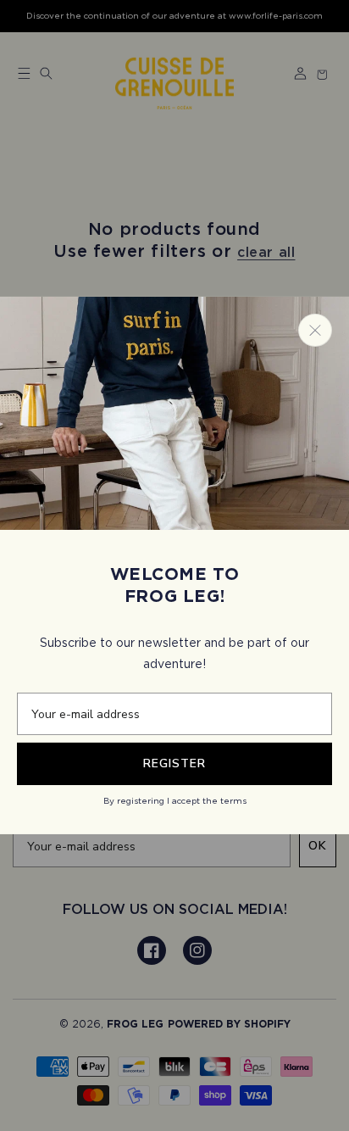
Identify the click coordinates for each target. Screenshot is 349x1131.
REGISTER (174, 763)
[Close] (315, 330)
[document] (174, 565)
